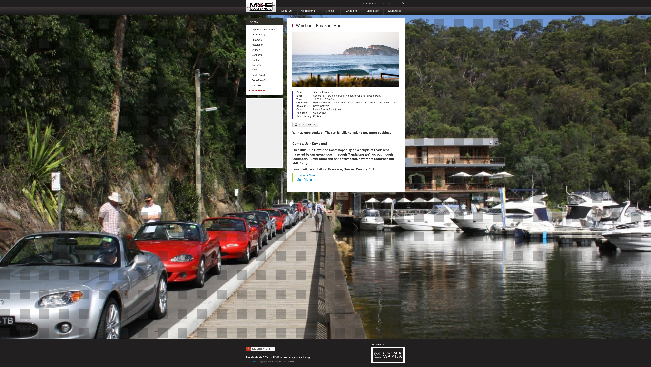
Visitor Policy (258, 34)
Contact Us (370, 3)
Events (330, 11)
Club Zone (394, 11)
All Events (257, 39)
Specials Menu (306, 175)
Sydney (256, 49)
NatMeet (256, 85)
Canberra (257, 54)
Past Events (258, 90)
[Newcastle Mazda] (388, 355)
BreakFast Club (260, 80)
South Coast (258, 75)
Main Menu (304, 179)
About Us (286, 11)
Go (403, 3)
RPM (254, 70)
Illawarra (256, 65)
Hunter (255, 60)
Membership (308, 11)
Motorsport (373, 11)
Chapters (351, 11)
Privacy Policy (252, 361)
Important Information (263, 29)
